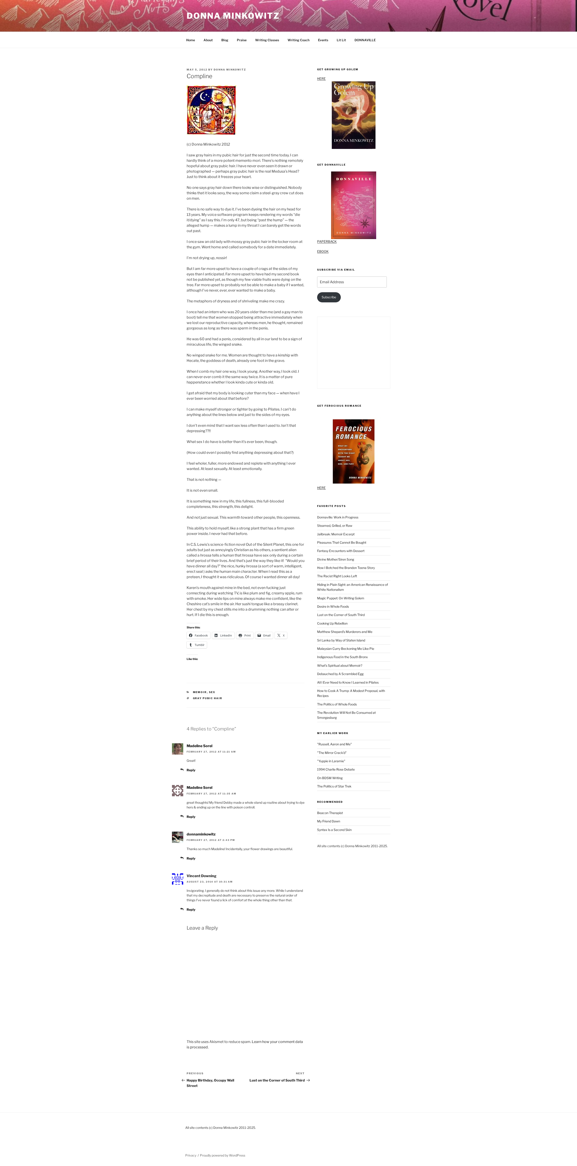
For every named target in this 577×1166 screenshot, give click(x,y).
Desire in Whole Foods (333, 606)
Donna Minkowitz (233, 16)
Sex (212, 692)
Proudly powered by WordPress (222, 1155)
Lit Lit (341, 40)
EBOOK (323, 251)
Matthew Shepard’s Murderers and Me (344, 632)
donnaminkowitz (201, 834)
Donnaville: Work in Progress (337, 517)
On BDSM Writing (330, 778)
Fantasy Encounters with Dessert (340, 551)
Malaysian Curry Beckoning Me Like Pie (345, 648)
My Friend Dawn (328, 821)
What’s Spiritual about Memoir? (339, 665)
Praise (242, 40)
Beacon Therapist (330, 813)
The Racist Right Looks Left (337, 576)
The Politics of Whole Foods (337, 704)
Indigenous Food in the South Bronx (342, 657)
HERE (321, 78)
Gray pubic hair (207, 698)
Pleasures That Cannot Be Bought (341, 542)
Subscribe (329, 297)
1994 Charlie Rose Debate (336, 769)
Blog (224, 40)
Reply (191, 770)
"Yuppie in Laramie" (331, 761)
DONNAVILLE (365, 40)
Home (190, 40)
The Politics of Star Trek (334, 786)
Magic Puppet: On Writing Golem (340, 598)
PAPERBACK (327, 241)
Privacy (190, 1155)
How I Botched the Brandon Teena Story (346, 568)
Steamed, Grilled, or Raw (334, 525)
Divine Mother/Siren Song (335, 559)
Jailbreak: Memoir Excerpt (336, 534)
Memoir (200, 692)
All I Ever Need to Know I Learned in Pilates (348, 682)
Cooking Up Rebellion (332, 623)
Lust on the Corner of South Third (341, 615)
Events (323, 40)
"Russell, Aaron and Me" (334, 744)
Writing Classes (267, 40)
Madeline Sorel (199, 746)
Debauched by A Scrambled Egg (340, 674)
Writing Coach (298, 40)
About (208, 40)
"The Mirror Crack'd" (332, 753)
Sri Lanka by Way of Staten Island (341, 640)
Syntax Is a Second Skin (334, 830)
